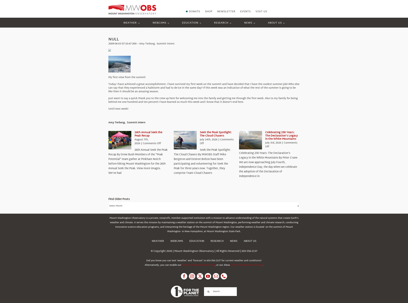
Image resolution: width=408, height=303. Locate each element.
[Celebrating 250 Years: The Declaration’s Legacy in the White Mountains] (250, 140)
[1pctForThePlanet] (185, 287)
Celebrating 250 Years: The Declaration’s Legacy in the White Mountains (281, 135)
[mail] (216, 276)
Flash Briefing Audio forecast (246, 265)
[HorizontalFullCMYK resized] (132, 6)
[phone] (224, 276)
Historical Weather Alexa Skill (198, 265)
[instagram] (192, 276)
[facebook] (184, 276)
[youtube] (208, 276)
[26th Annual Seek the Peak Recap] (119, 140)
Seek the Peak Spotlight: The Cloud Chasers (216, 134)
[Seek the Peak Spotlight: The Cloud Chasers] (185, 140)
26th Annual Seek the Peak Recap (148, 134)
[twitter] (200, 276)
